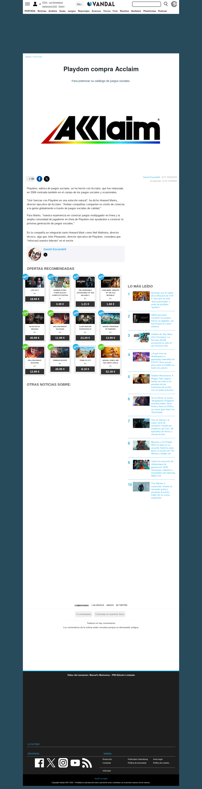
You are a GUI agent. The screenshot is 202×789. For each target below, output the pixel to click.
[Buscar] (166, 4)
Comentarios (82, 605)
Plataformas (149, 10)
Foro (115, 10)
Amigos (110, 605)
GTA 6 (44, 2)
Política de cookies (161, 763)
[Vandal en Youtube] (75, 763)
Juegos (72, 10)
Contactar (107, 763)
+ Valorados (97, 605)
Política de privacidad (137, 763)
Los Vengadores (56, 2)
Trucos (107, 10)
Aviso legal (158, 759)
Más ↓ (79, 4)
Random (124, 10)
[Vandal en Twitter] (51, 763)
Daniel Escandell (151, 177)
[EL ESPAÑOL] (174, 4)
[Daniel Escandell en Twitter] (45, 255)
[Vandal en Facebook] (39, 763)
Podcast (162, 10)
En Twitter (121, 605)
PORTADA (30, 10)
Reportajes (84, 10)
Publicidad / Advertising (138, 759)
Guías (62, 10)
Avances (96, 10)
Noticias (42, 10)
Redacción (107, 759)
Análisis (52, 10)
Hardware (136, 10)
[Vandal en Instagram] (63, 763)
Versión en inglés (101, 779)
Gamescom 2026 (49, 6)
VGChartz (107, 771)
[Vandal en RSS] (87, 763)
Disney (62, 6)
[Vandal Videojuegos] (101, 3)
